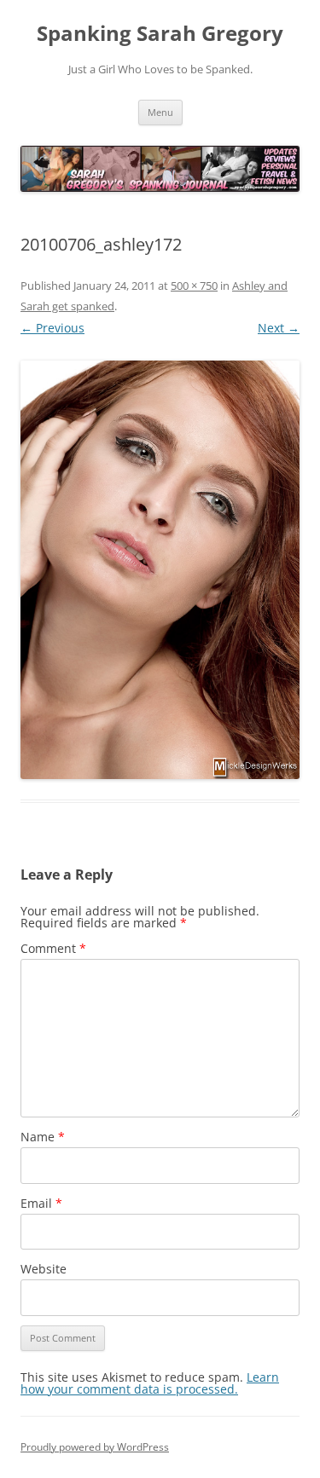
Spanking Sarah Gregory (160, 33)
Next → (279, 328)
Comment (53, 948)
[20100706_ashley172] (160, 570)
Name (42, 1137)
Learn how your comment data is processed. (149, 1383)
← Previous (52, 328)
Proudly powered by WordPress (94, 1447)
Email (41, 1203)
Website (43, 1269)
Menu (160, 112)
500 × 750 (194, 285)
